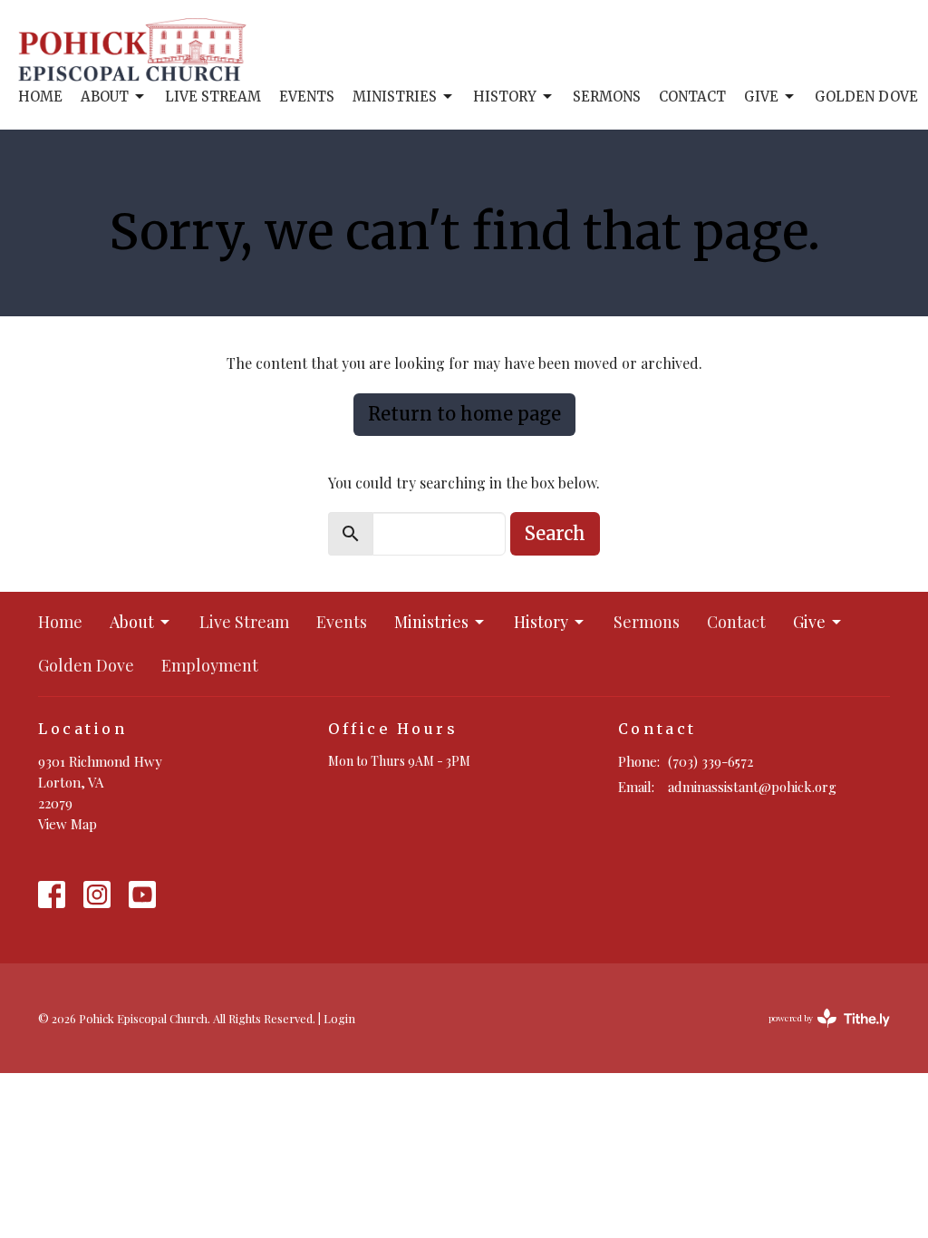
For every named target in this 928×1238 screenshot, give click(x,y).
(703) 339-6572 (710, 761)
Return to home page (464, 413)
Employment (209, 665)
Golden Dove (866, 96)
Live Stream (213, 96)
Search (555, 533)
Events (306, 96)
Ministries (395, 96)
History (504, 96)
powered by (819, 1033)
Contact (692, 96)
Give (761, 96)
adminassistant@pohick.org (752, 787)
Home (40, 96)
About (105, 96)
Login (339, 1018)
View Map (67, 824)
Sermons (607, 96)
